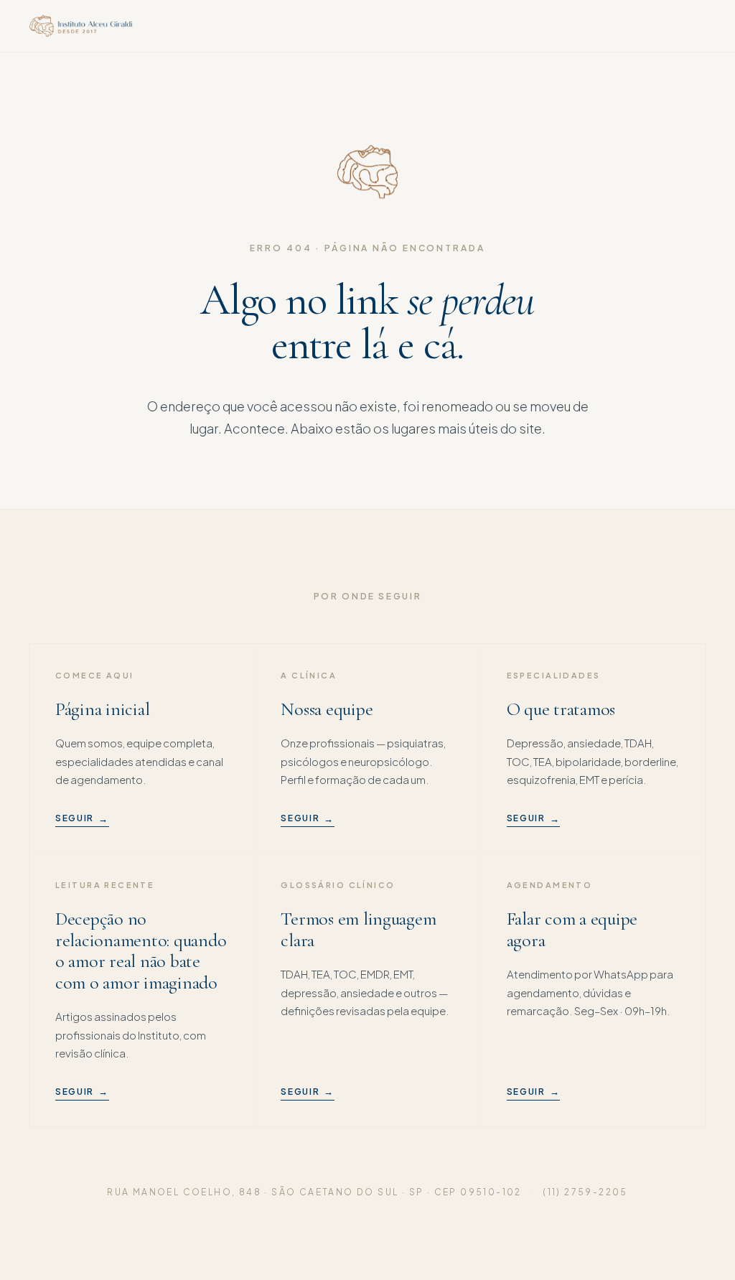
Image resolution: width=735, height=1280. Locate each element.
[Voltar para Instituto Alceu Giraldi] (81, 25)
